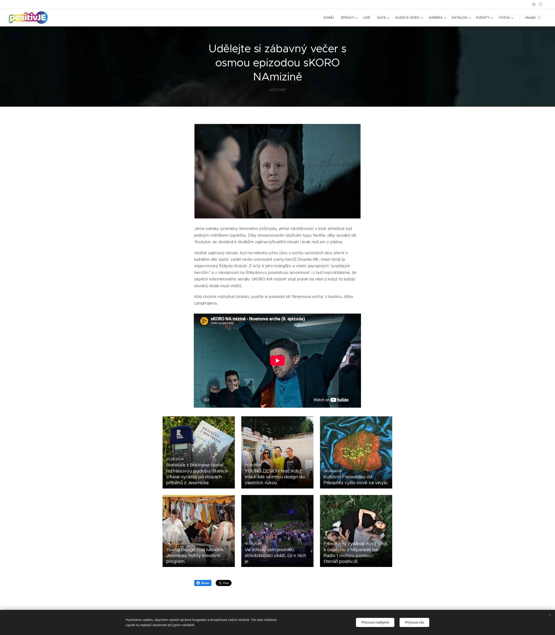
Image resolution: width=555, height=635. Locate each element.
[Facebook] (534, 4)
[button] (533, 17)
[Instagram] (540, 4)
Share (205, 583)
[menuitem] (329, 17)
